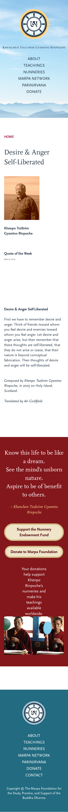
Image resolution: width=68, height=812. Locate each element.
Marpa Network (34, 78)
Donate (34, 91)
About (34, 58)
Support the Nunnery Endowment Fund (34, 532)
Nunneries (34, 72)
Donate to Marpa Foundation (34, 551)
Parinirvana (34, 85)
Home (9, 137)
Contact (34, 775)
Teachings (34, 65)
